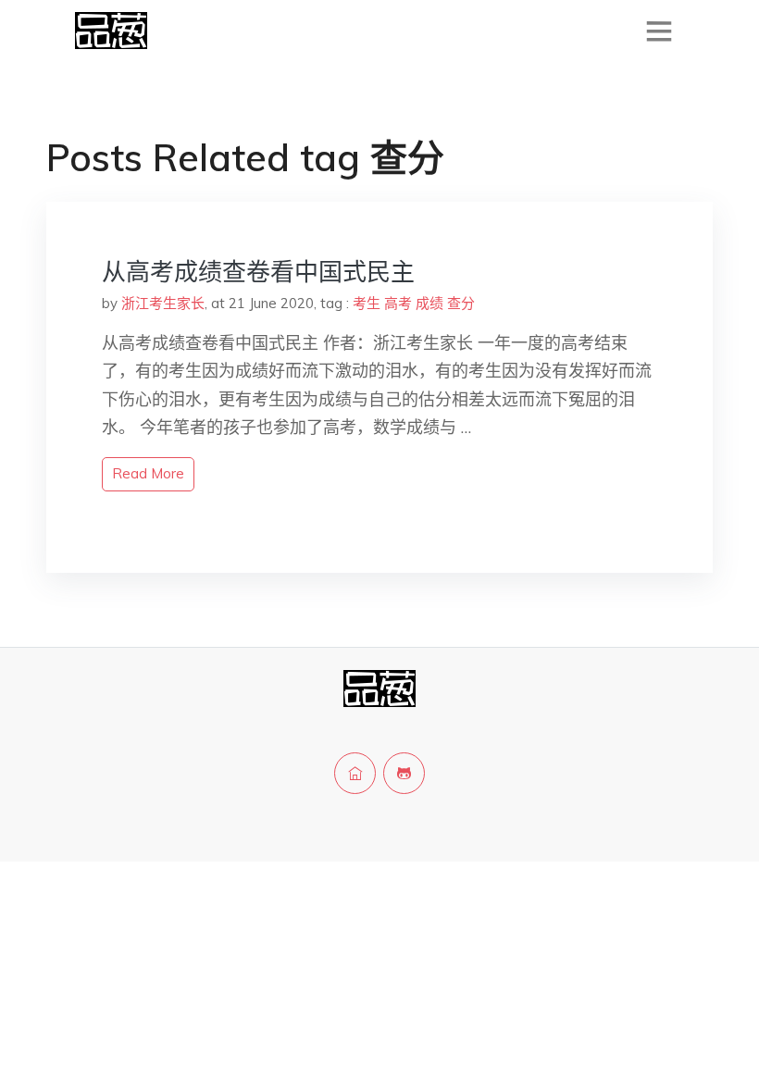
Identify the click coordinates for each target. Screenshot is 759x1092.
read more (148, 473)
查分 (461, 303)
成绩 (429, 303)
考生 (366, 303)
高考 (398, 303)
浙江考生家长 (163, 303)
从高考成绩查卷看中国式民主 (258, 271)
